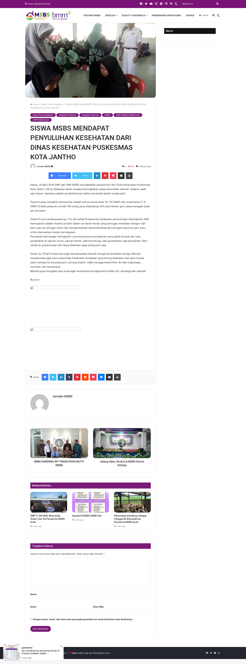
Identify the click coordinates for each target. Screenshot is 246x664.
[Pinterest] (105, 175)
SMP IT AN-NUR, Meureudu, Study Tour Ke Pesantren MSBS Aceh (47, 518)
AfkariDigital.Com (101, 653)
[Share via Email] (121, 175)
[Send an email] (52, 166)
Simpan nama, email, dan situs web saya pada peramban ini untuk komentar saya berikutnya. (83, 619)
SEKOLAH (110, 15)
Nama (33, 594)
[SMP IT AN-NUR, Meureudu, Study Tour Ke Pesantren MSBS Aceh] (48, 502)
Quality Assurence (133, 15)
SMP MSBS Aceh (41, 120)
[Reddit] (85, 377)
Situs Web (98, 606)
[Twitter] (53, 377)
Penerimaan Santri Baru (166, 15)
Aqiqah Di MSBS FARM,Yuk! (87, 515)
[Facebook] (45, 377)
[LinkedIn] (97, 175)
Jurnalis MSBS (43, 166)
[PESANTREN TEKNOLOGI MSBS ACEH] (48, 15)
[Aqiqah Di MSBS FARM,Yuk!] (90, 502)
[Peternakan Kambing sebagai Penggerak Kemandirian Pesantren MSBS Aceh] (132, 502)
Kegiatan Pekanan (67, 115)
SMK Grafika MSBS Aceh (128, 115)
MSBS (107, 115)
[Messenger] (101, 377)
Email (33, 606)
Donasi (190, 15)
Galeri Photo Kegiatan (52, 104)
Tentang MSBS (92, 15)
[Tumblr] (69, 377)
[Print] (129, 175)
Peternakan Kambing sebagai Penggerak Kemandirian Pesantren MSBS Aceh (130, 518)
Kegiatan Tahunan (90, 115)
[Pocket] (113, 175)
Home (35, 104)
